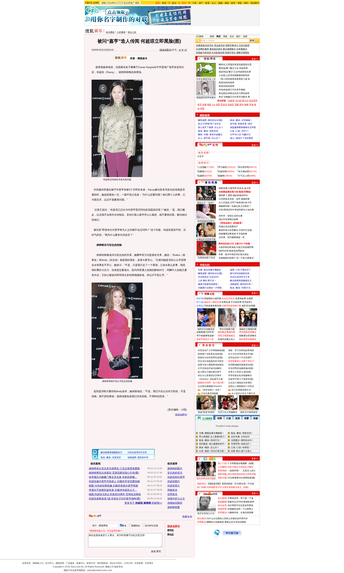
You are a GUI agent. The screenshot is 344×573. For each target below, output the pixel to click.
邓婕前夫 (172, 490)
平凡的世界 (236, 302)
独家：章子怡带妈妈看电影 (241, 350)
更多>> (255, 59)
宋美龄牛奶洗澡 (203, 52)
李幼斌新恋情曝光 (247, 332)
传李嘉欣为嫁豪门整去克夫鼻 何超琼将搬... (113, 477)
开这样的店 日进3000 (208, 277)
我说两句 (254, 3)
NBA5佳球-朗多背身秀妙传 (231, 251)
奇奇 (221, 89)
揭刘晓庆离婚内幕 (226, 332)
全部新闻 (138, 563)
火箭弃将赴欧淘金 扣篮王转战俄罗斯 (236, 247)
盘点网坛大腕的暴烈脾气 (209, 372)
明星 (202, 108)
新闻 (212, 36)
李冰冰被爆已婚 (227, 329)
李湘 (251, 104)
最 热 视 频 (211, 182)
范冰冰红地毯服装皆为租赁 (211, 361)
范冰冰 (224, 104)
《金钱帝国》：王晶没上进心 (241, 470)
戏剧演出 (201, 483)
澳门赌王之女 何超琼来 (237, 68)
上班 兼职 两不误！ (207, 280)
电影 (209, 104)
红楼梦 (250, 298)
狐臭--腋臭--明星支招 (208, 131)
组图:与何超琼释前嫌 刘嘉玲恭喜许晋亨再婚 (113, 485)
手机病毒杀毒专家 (212, 305)
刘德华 (231, 100)
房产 (201, 3)
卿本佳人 (223, 64)
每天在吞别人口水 (206, 513)
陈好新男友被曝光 (247, 339)
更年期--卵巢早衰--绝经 (241, 124)
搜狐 (104, 3)
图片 (238, 36)
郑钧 (241, 104)
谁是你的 (223, 82)
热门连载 (201, 487)
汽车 (194, 3)
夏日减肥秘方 (229, 49)
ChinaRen (111, 3)
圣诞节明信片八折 (205, 339)
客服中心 (80, 563)
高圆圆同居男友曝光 (206, 97)
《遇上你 (223, 79)
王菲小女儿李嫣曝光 (227, 412)
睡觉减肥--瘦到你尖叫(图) (210, 120)
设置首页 (26, 563)
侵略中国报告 (242, 52)
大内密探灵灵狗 (226, 199)
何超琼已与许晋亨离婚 (234, 89)
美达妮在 (223, 93)
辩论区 (170, 534)
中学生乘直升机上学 (206, 79)
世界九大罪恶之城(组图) (239, 372)
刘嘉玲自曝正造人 (226, 339)
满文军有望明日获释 (228, 219)
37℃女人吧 (243, 176)
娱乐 (174, 3)
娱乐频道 (110, 32)
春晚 (246, 104)
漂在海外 (201, 518)
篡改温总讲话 (215, 49)
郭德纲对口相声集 (212, 298)
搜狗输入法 (38, 563)
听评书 (200, 298)
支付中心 (49, 563)
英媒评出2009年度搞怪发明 (241, 502)
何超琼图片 (173, 481)
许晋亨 (200, 156)
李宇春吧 (222, 167)
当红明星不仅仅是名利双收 (240, 505)
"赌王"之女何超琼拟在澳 (239, 72)
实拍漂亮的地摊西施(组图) (240, 368)
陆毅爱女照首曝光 (247, 335)
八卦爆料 (222, 467)
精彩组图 (222, 474)
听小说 (200, 302)
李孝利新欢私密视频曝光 (240, 375)
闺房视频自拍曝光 (206, 221)
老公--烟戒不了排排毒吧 (241, 138)
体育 (164, 3)
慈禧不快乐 (230, 52)
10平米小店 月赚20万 (240, 134)
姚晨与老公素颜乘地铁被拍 (211, 364)
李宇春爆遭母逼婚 (205, 335)
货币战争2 (247, 302)
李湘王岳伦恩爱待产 (228, 226)
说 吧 (215, 145)
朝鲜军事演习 (231, 45)
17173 (120, 3)
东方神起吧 (243, 171)
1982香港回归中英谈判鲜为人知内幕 (236, 209)
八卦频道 (121, 32)
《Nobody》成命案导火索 (210, 379)
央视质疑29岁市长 (205, 45)
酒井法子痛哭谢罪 (248, 412)
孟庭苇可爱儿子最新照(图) (240, 379)
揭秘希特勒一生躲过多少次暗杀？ (235, 206)
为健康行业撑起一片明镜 (210, 287)
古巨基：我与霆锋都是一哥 (232, 237)
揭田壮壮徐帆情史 (206, 329)
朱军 (199, 104)
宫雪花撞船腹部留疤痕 (238, 75)
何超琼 (231, 82)
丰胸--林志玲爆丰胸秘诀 (209, 270)
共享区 (200, 305)
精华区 (170, 530)
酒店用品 (223, 72)
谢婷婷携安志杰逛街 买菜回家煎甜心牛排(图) (114, 472)
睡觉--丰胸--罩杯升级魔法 (210, 134)
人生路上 (223, 75)
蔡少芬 (245, 100)
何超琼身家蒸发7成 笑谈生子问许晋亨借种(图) (114, 498)
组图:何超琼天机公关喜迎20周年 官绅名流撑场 (115, 494)
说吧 (245, 36)
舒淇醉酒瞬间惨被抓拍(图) (240, 364)
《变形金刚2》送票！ (211, 390)
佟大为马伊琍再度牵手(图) (240, 354)
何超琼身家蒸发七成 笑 (239, 79)
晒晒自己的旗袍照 (215, 522)
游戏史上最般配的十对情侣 (241, 386)
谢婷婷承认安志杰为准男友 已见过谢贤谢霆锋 (114, 468)
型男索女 (222, 512)
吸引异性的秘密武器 (239, 273)
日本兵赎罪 (244, 45)
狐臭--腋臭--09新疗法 (240, 287)
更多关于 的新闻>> (143, 502)
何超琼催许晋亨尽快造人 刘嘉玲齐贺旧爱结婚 (114, 481)
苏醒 (237, 104)
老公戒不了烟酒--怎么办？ (210, 127)
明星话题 (222, 477)
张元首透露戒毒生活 (241, 390)
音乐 (232, 36)
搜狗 (137, 3)
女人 (214, 3)
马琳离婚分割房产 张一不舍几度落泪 (236, 258)
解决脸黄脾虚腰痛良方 (241, 280)
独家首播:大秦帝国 (227, 188)
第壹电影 (222, 470)
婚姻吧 (221, 176)
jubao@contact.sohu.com (99, 570)
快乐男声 (253, 100)
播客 (227, 3)
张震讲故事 (240, 298)
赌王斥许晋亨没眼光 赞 (239, 97)
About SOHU (116, 563)
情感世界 (222, 509)
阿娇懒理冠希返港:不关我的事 (233, 234)
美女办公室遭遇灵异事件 (209, 375)
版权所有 (118, 566)
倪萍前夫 (172, 494)
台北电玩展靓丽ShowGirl (210, 386)
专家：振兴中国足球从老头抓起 (234, 254)
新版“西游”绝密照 (206, 412)
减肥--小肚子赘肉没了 (240, 270)
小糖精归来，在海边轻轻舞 (240, 512)
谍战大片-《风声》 (206, 203)
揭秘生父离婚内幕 (248, 329)
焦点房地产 (129, 3)
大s (213, 104)
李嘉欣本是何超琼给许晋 (240, 64)
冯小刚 (238, 100)
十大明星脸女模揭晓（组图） (241, 463)
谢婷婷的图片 (174, 468)
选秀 (218, 104)
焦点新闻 (222, 498)
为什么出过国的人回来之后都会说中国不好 (227, 518)
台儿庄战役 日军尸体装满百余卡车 (235, 202)
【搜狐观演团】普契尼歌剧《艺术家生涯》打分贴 (230, 483)
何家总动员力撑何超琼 (238, 93)
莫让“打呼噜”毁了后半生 (209, 124)
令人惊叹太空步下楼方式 (243, 393)
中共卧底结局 (218, 52)
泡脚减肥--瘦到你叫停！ (241, 284)
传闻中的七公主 (176, 498)
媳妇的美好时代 (240, 195)
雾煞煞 (222, 68)
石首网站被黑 (202, 49)
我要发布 (187, 516)
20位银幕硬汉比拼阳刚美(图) (241, 477)
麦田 (230, 195)
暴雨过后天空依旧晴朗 (235, 522)
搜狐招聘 (60, 563)
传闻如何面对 (174, 502)
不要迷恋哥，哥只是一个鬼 (240, 498)
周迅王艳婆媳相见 (226, 335)
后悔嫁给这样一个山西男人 (240, 509)
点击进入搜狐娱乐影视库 (240, 382)
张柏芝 (231, 104)
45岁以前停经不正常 (240, 277)
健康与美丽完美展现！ (208, 284)
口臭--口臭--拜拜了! (239, 131)
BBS (246, 3)
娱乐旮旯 (222, 505)
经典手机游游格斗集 (231, 305)
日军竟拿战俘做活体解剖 (209, 368)
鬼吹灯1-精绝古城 (212, 302)
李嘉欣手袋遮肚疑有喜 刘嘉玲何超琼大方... (113, 490)
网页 (218, 36)
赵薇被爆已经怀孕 (205, 332)
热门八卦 (222, 463)
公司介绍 (128, 563)
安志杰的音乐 (174, 472)
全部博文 (149, 563)
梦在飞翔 (223, 97)
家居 (207, 3)
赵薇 (204, 104)
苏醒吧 (201, 171)
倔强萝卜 (223, 195)
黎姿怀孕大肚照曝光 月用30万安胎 (235, 230)
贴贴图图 (222, 502)
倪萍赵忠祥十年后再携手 (240, 357)
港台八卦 (132, 32)
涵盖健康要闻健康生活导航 (243, 127)
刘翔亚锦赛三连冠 (206, 258)
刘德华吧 (222, 171)
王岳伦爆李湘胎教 (209, 393)
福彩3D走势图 (248, 305)
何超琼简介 (173, 485)
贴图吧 (201, 176)
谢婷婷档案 (173, 507)
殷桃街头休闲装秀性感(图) (210, 357)
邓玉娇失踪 (219, 45)
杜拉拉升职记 (228, 298)
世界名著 (226, 302)
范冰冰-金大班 (244, 188)
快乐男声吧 (243, 167)
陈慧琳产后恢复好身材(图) (210, 354)
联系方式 (91, 563)
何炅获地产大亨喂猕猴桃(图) (211, 350)
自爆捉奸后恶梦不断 (206, 239)
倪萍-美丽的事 (243, 199)
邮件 (233, 3)
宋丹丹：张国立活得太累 (230, 216)
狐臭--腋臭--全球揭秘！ (241, 120)
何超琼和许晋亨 (176, 477)
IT (189, 3)
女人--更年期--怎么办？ (209, 138)
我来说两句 (165, 50)
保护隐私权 (102, 563)
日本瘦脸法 (241, 49)
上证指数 (202, 167)
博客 (240, 3)
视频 (220, 3)
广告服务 (70, 563)
